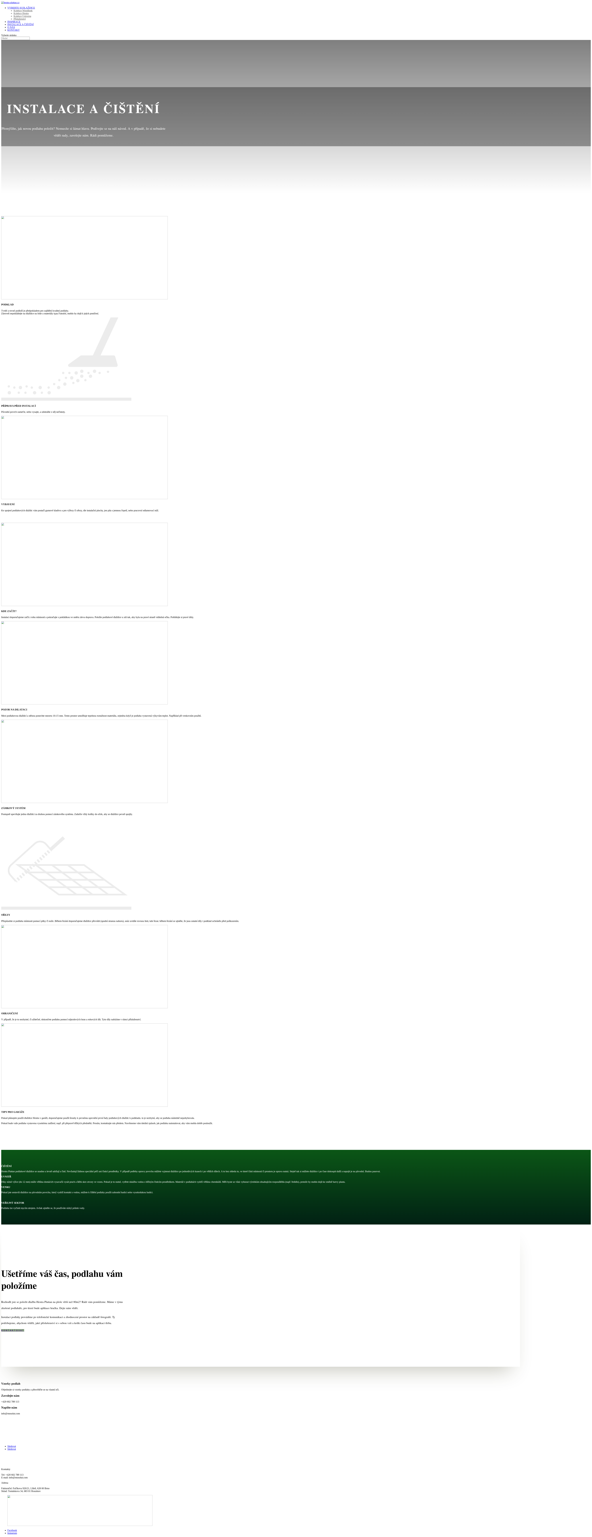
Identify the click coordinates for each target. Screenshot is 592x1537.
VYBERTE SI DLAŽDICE (21, 7)
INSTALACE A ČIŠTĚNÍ (20, 24)
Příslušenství (20, 19)
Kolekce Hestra (21, 13)
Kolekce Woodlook (23, 10)
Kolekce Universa (22, 16)
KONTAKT (13, 30)
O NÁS (11, 27)
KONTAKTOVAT (12, 1330)
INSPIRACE (13, 21)
